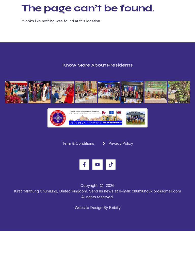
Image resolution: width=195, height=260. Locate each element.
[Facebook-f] (84, 164)
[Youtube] (97, 164)
